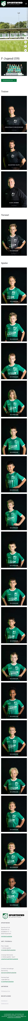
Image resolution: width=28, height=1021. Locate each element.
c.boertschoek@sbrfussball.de (9, 959)
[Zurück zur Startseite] (12, 3)
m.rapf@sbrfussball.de (7, 981)
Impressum (4, 1001)
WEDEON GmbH (19, 1016)
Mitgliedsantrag (5, 991)
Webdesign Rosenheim (14, 1017)
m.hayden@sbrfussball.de (8, 950)
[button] (26, 3)
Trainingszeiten (8, 80)
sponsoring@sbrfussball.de (8, 972)
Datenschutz (4, 1003)
